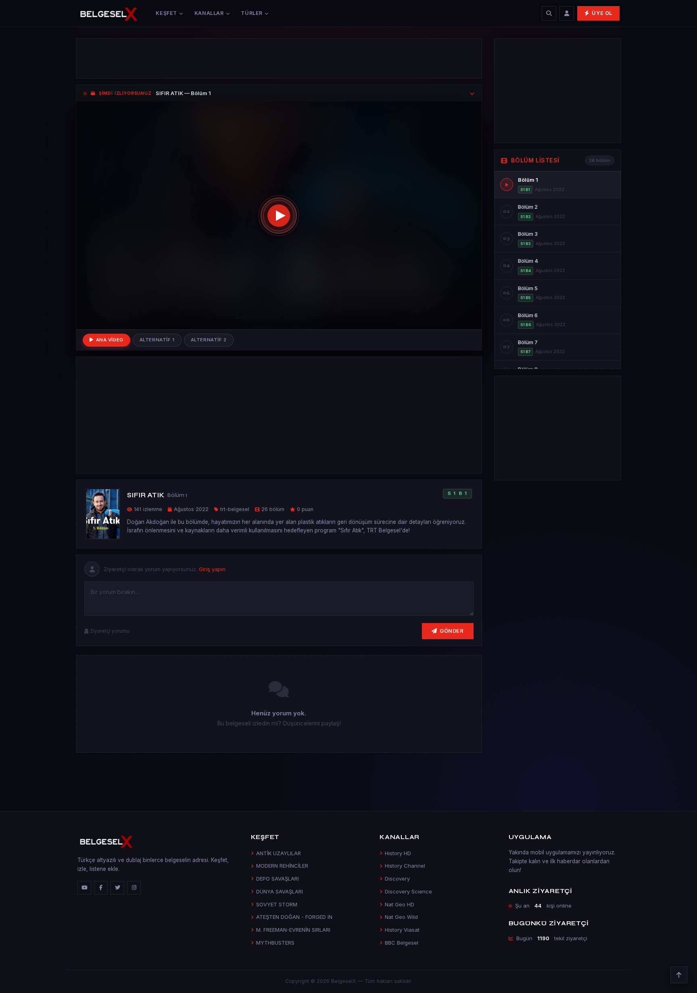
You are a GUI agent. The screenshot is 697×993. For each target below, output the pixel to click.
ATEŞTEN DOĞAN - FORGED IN (294, 917)
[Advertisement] (279, 58)
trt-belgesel (234, 509)
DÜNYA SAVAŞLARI (279, 891)
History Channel (405, 865)
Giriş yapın (212, 569)
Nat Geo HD (399, 904)
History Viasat (402, 930)
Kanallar (209, 13)
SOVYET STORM (276, 904)
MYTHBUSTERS (275, 942)
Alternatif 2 (209, 340)
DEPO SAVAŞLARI (277, 878)
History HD (398, 853)
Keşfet (166, 13)
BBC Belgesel (401, 942)
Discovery (397, 878)
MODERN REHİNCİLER (282, 865)
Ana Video (109, 340)
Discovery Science (408, 891)
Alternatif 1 (157, 340)
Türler (252, 13)
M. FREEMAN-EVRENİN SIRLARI (293, 930)
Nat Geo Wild (401, 917)
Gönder (451, 630)
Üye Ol (602, 13)
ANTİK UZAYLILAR (278, 853)
